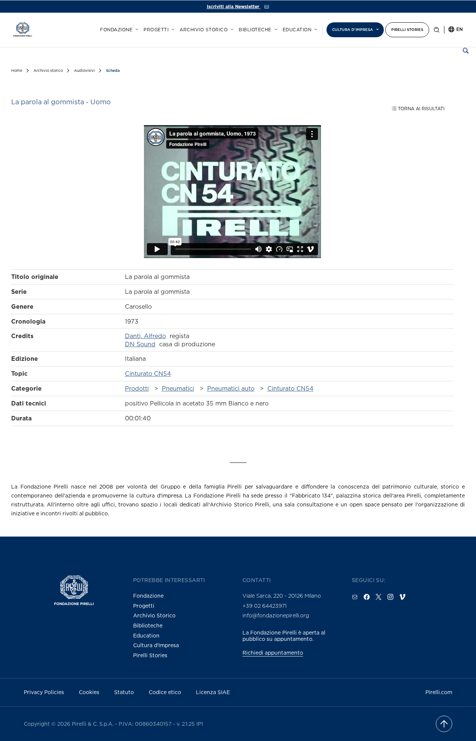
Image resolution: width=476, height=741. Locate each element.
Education (297, 30)
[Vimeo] (402, 597)
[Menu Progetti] (172, 28)
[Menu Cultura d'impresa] (376, 28)
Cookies (89, 692)
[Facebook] (367, 597)
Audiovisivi (84, 71)
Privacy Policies (44, 692)
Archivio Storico (154, 615)
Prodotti (137, 388)
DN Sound (140, 344)
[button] (436, 31)
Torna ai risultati (420, 108)
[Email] (355, 597)
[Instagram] (390, 597)
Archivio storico (204, 30)
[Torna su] (444, 724)
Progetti (156, 30)
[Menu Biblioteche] (275, 28)
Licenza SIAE (213, 692)
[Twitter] (379, 597)
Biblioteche (255, 30)
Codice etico (165, 692)
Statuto (124, 692)
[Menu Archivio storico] (231, 28)
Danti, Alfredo (145, 336)
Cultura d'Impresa (156, 645)
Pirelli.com (438, 692)
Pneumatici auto (230, 388)
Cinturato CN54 (148, 373)
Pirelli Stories (407, 30)
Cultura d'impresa (352, 30)
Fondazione (116, 30)
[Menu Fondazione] (136, 28)
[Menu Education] (314, 28)
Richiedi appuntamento (272, 652)
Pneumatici (178, 388)
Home (16, 71)
